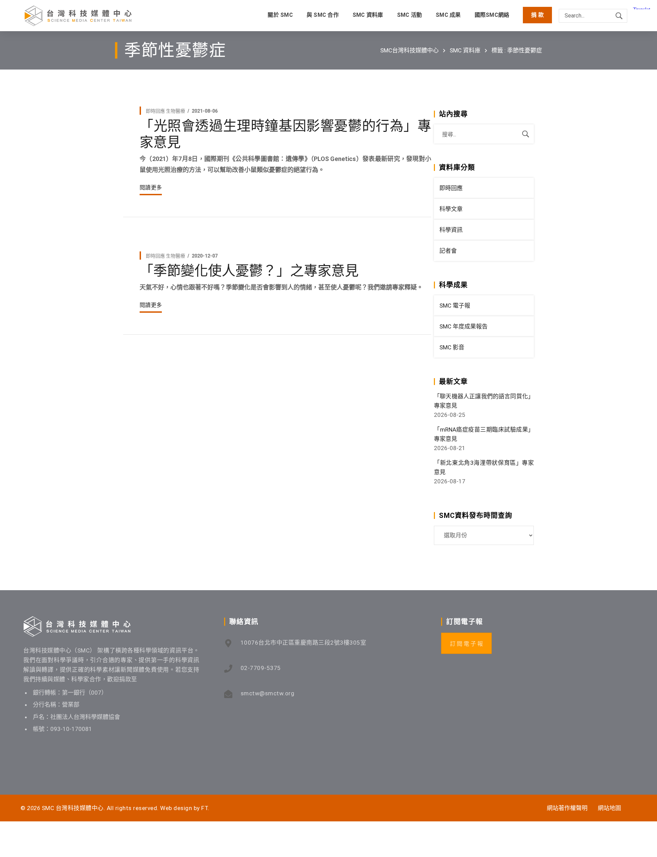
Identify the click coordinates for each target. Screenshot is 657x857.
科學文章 (451, 209)
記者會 (448, 250)
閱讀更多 (151, 187)
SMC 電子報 (454, 305)
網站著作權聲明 (567, 808)
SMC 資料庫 (465, 50)
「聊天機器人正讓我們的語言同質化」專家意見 (484, 401)
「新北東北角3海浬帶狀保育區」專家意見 (484, 467)
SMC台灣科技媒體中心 (409, 50)
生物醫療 (175, 111)
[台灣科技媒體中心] (78, 15)
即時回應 (155, 111)
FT (204, 808)
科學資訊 (451, 229)
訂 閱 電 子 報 (466, 644)
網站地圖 (609, 808)
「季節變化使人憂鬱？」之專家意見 (249, 271)
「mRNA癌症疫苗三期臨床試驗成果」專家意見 (484, 434)
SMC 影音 (451, 347)
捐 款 (537, 15)
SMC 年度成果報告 (463, 326)
